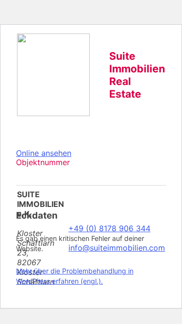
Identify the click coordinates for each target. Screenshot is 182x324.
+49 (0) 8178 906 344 (109, 228)
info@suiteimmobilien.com (116, 248)
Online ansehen (43, 153)
